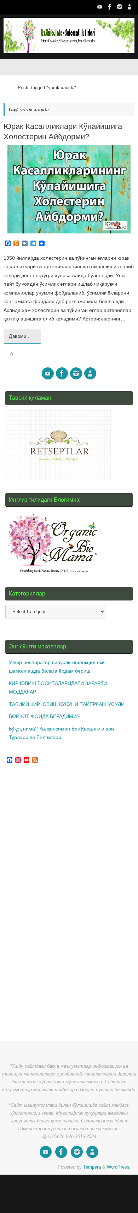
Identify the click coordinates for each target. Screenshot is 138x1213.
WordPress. (119, 1167)
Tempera (92, 1167)
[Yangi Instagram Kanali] (120, 7)
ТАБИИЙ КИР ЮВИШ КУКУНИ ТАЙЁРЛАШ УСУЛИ (67, 704)
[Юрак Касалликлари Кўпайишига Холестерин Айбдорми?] (69, 189)
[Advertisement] (58, 903)
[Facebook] (110, 7)
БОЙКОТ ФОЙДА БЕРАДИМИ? (44, 716)
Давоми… (20, 336)
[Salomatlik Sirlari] (100, 7)
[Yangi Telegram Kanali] (129, 7)
